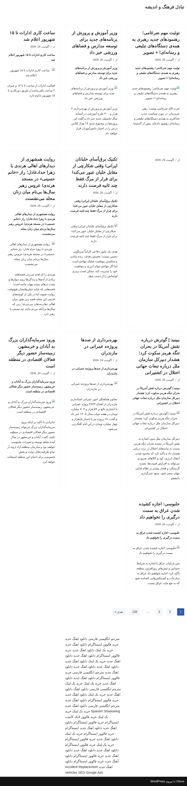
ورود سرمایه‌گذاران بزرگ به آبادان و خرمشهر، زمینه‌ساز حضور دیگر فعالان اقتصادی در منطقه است (31, 352)
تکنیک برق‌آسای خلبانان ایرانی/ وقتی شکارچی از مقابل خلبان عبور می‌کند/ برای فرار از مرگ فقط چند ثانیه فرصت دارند (94, 172)
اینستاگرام (72, 728)
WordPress (157, 781)
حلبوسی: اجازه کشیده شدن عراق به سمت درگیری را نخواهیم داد (159, 510)
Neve (180, 781)
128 (134, 611)
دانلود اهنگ (80, 689)
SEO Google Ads (90, 772)
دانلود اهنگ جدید (76, 639)
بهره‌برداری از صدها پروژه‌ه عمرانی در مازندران (99, 346)
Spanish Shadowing (105, 711)
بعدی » (119, 611)
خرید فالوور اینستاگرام (103, 644)
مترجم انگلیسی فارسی (104, 639)
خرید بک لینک (104, 650)
